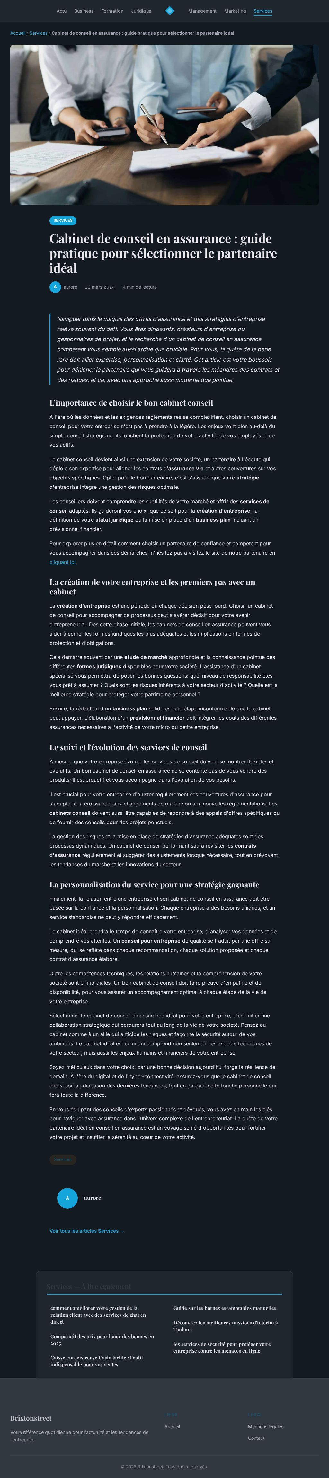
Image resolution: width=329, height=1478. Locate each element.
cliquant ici (62, 562)
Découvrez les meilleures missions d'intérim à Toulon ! (225, 1326)
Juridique (141, 10)
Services (263, 10)
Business (84, 10)
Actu (62, 10)
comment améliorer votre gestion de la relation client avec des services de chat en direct (98, 1315)
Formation (112, 10)
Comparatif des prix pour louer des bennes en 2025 (102, 1339)
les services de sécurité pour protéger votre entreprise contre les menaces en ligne (222, 1347)
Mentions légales (265, 1426)
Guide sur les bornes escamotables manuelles (224, 1308)
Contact (256, 1438)
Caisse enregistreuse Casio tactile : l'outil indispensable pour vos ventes (96, 1361)
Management (202, 10)
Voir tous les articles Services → (87, 1231)
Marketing (235, 10)
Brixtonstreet (30, 1417)
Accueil (17, 33)
